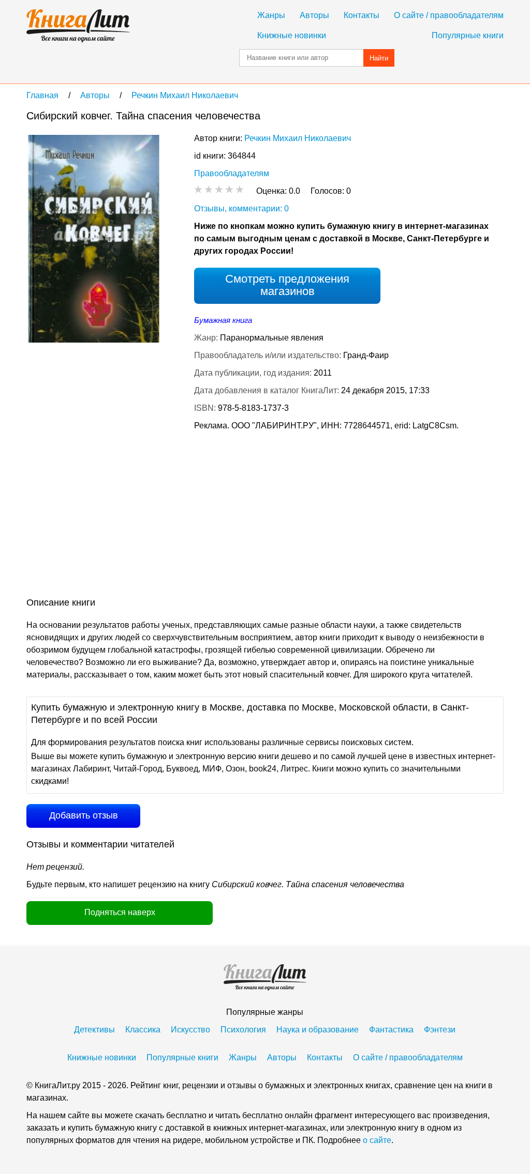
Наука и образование (317, 1029)
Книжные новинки (291, 35)
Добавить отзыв (83, 815)
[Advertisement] (214, 516)
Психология (243, 1029)
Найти (379, 58)
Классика (142, 1029)
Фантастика (391, 1029)
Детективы (94, 1029)
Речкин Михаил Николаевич (297, 138)
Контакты (361, 15)
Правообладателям (231, 173)
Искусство (190, 1029)
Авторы (314, 15)
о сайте (377, 1140)
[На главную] (78, 25)
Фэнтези (439, 1029)
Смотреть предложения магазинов (287, 285)
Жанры (271, 15)
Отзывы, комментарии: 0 (241, 208)
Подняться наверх (119, 912)
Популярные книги (468, 35)
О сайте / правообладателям (449, 15)
